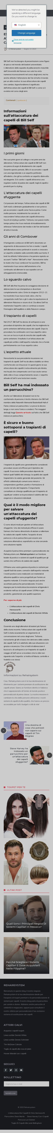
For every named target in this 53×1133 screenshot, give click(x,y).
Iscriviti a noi (10, 1093)
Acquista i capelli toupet (14, 1031)
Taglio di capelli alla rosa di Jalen (17, 1049)
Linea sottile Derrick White (15, 1035)
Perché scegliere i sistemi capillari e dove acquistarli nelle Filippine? (23, 965)
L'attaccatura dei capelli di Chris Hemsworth (26, 1113)
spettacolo (22, 100)
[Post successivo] (49, 755)
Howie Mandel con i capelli (15, 1053)
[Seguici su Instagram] (16, 1070)
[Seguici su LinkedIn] (21, 1070)
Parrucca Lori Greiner (26, 1120)
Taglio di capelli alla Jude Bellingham (26, 1123)
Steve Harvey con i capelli (38, 1116)
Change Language (26, 33)
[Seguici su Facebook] (6, 1070)
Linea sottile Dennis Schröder (16, 1040)
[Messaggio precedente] (3, 730)
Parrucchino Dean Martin (15, 1116)
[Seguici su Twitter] (11, 1070)
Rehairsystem (16, 49)
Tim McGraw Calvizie (13, 1044)
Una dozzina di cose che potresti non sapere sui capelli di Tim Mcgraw (34, 730)
